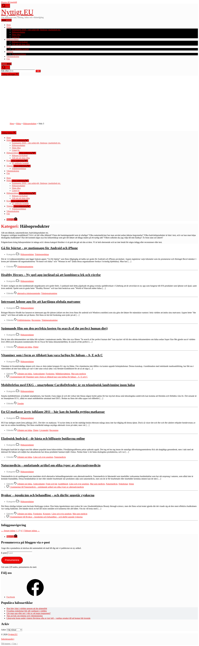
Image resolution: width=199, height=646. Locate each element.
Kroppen (46, 514)
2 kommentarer (49, 377)
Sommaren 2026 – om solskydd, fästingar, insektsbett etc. (36, 30)
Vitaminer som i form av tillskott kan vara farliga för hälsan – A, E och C (52, 355)
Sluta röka (16, 34)
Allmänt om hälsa (24, 347)
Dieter (35, 347)
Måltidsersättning (63, 374)
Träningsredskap (19, 54)
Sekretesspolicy (7, 639)
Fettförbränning (23, 320)
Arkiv (3, 630)
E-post (4, 553)
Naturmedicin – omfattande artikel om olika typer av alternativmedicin (50, 465)
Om (8, 59)
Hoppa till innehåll (9, 2)
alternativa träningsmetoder (28, 293)
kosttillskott (63, 484)
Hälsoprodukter (18, 32)
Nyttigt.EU (17, 12)
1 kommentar (47, 487)
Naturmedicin (60, 457)
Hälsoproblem (12, 39)
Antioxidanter (39, 374)
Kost (8, 47)
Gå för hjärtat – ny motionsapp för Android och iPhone (39, 248)
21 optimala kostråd (20, 49)
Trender (20, 403)
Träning (9, 51)
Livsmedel (43, 430)
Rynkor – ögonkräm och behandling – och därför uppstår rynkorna (47, 495)
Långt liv (16, 37)
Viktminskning (12, 56)
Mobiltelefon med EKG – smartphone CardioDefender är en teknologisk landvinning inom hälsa (68, 385)
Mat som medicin (78, 374)
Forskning (50, 374)
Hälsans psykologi (20, 42)
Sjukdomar (123, 484)
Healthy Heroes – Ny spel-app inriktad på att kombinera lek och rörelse (51, 275)
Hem (8, 25)
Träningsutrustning (25, 266)
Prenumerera (12, 560)
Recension (36, 320)
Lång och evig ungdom (43, 457)
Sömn (131, 484)
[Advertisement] (99, 96)
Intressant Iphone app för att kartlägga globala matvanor (41, 301)
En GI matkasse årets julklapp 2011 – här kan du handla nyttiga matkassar (53, 411)
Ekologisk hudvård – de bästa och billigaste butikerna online (43, 438)
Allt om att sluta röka (21, 44)
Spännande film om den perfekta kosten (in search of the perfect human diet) (54, 328)
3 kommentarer (46, 517)
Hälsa (8, 27)
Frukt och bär (51, 484)
